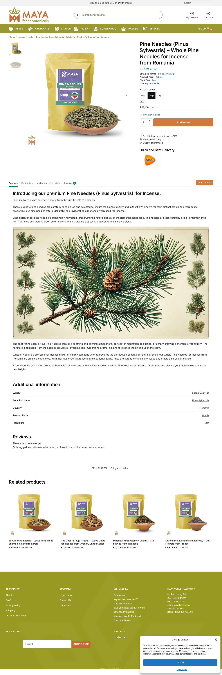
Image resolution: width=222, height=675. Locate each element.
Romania (154, 83)
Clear (142, 101)
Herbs (30, 37)
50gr (143, 95)
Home (12, 37)
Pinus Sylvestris (166, 73)
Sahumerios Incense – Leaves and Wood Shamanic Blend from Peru (31, 542)
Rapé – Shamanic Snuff (125, 599)
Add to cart (183, 122)
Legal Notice (182, 669)
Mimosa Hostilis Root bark (127, 616)
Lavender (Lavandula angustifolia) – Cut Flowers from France (187, 542)
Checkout (208, 17)
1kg (159, 95)
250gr (151, 95)
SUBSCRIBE (81, 644)
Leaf (154, 80)
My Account (192, 17)
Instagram (121, 637)
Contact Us (65, 600)
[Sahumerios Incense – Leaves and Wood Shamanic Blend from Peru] (32, 513)
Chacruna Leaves (122, 620)
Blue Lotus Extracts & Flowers (129, 607)
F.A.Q (8, 600)
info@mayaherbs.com (178, 604)
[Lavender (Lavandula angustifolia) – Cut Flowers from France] (189, 513)
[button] (215, 639)
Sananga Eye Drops (124, 611)
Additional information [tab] (48, 183)
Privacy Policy (13, 605)
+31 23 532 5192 (176, 601)
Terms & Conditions (16, 615)
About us (10, 594)
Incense (21, 37)
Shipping (10, 610)
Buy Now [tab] (13, 183)
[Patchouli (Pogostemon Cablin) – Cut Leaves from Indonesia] (137, 513)
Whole (159, 76)
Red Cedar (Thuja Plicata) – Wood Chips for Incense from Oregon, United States (83, 542)
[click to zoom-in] (78, 95)
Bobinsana (119, 594)
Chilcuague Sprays (123, 603)
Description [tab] (27, 183)
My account (66, 605)
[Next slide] (127, 95)
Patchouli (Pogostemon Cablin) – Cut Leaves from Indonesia (133, 542)
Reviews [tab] (69, 183)
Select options (32, 553)
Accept (180, 662)
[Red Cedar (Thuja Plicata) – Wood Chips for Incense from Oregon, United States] (84, 513)
